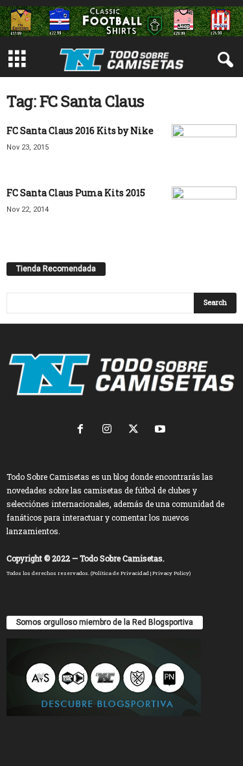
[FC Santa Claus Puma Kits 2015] (204, 204)
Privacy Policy (170, 573)
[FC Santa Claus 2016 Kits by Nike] (204, 148)
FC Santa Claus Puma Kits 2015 (75, 192)
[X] (136, 430)
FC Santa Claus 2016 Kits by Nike (80, 130)
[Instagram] (110, 430)
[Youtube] (162, 430)
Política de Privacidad (120, 573)
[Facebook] (83, 430)
